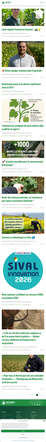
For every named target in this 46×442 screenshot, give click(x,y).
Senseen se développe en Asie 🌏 (18, 237)
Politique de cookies (15, 440)
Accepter (23, 431)
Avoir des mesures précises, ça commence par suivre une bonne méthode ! (22, 199)
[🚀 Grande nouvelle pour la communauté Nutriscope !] (23, 149)
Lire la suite (42, 36)
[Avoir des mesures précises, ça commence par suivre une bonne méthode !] (23, 185)
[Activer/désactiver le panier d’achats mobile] (41, 2)
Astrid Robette (5, 36)
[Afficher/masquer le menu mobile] (43, 2)
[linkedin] (39, 404)
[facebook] (32, 404)
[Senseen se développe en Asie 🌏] (23, 223)
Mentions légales (31, 440)
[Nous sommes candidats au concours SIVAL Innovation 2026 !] (23, 270)
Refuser (23, 434)
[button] (44, 420)
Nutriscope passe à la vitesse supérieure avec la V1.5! (21, 85)
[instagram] (35, 404)
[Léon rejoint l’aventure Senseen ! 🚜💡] (23, 17)
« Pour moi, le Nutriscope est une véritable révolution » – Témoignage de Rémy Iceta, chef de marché (22, 379)
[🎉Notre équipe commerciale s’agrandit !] (23, 54)
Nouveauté (20, 36)
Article (16, 36)
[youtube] (37, 404)
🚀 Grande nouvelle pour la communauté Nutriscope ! (22, 163)
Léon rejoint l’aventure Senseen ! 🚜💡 (21, 29)
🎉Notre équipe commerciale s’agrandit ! (22, 71)
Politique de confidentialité (23, 440)
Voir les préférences (23, 437)
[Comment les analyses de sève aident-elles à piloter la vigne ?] (23, 110)
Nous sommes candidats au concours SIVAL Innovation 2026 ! (22, 296)
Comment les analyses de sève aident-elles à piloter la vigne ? (22, 127)
